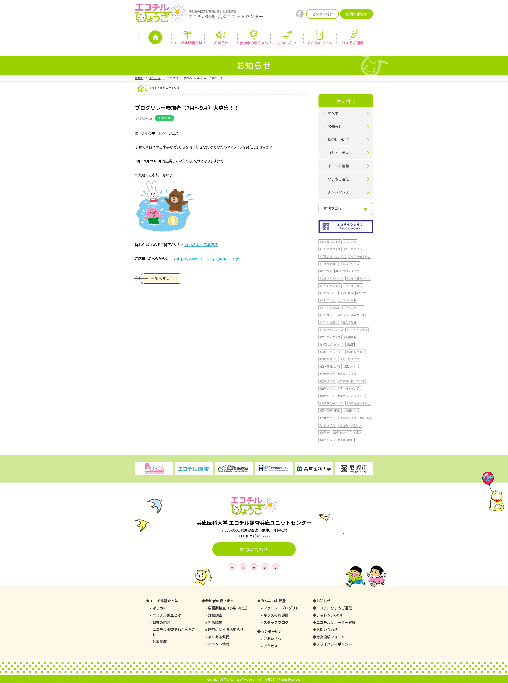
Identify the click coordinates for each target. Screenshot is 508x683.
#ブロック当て (328, 322)
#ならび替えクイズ (347, 271)
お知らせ (221, 43)
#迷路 (357, 432)
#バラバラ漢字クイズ (351, 315)
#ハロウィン (327, 315)
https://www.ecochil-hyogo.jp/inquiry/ (207, 258)
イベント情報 (338, 166)
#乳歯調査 (350, 337)
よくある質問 (218, 637)
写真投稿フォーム (330, 637)
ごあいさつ (272, 638)
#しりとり (350, 242)
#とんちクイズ (350, 264)
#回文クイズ (351, 366)
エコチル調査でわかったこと (173, 632)
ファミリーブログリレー (283, 608)
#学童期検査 (327, 374)
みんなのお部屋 (273, 600)
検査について (338, 140)
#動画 (350, 344)
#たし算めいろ (353, 249)
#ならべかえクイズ (331, 278)
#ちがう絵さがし (359, 256)
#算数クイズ (348, 418)
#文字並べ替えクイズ (351, 381)
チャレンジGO (338, 192)
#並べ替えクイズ (330, 337)
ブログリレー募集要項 (201, 244)
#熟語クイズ (351, 410)
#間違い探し (346, 440)
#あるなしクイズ (330, 242)
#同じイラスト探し (331, 352)
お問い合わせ (356, 13)
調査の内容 (161, 622)
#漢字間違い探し (330, 410)
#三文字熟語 (348, 322)
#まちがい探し (353, 286)
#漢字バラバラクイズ (351, 396)
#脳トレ (364, 418)
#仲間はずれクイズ (331, 344)
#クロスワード (347, 300)
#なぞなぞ (325, 271)
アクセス (271, 646)
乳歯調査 (215, 622)
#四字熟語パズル (330, 366)
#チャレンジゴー (352, 308)
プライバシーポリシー (334, 644)
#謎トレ (356, 425)
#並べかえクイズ (357, 330)
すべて (333, 113)
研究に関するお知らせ (226, 629)
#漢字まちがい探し (350, 388)
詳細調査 (215, 615)
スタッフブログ (276, 622)
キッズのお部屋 (276, 615)
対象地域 (159, 641)
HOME (139, 78)
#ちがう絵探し (328, 264)
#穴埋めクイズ (328, 418)
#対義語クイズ (347, 374)
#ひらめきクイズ (330, 286)
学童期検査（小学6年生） (228, 608)
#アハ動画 (347, 293)
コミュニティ (338, 153)
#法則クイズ (327, 388)
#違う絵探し (327, 440)
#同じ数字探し (355, 352)
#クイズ (361, 293)
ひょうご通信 (353, 43)
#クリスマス (327, 300)
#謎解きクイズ (342, 432)
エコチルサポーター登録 (336, 622)
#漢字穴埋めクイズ (331, 403)
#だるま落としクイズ (332, 256)
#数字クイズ (327, 381)
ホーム (155, 38)
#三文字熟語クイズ (331, 330)
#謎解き (324, 432)
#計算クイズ (327, 425)
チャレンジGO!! (329, 615)
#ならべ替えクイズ (358, 278)
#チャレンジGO (329, 308)
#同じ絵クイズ (350, 359)
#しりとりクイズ (330, 249)
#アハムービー (328, 293)
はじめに (159, 608)
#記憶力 (343, 425)
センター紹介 (322, 13)
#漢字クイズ (327, 396)
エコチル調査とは (188, 43)
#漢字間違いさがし (358, 403)
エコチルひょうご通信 (334, 608)
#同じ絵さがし (328, 359)
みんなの (319, 43)
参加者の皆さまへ (254, 43)
